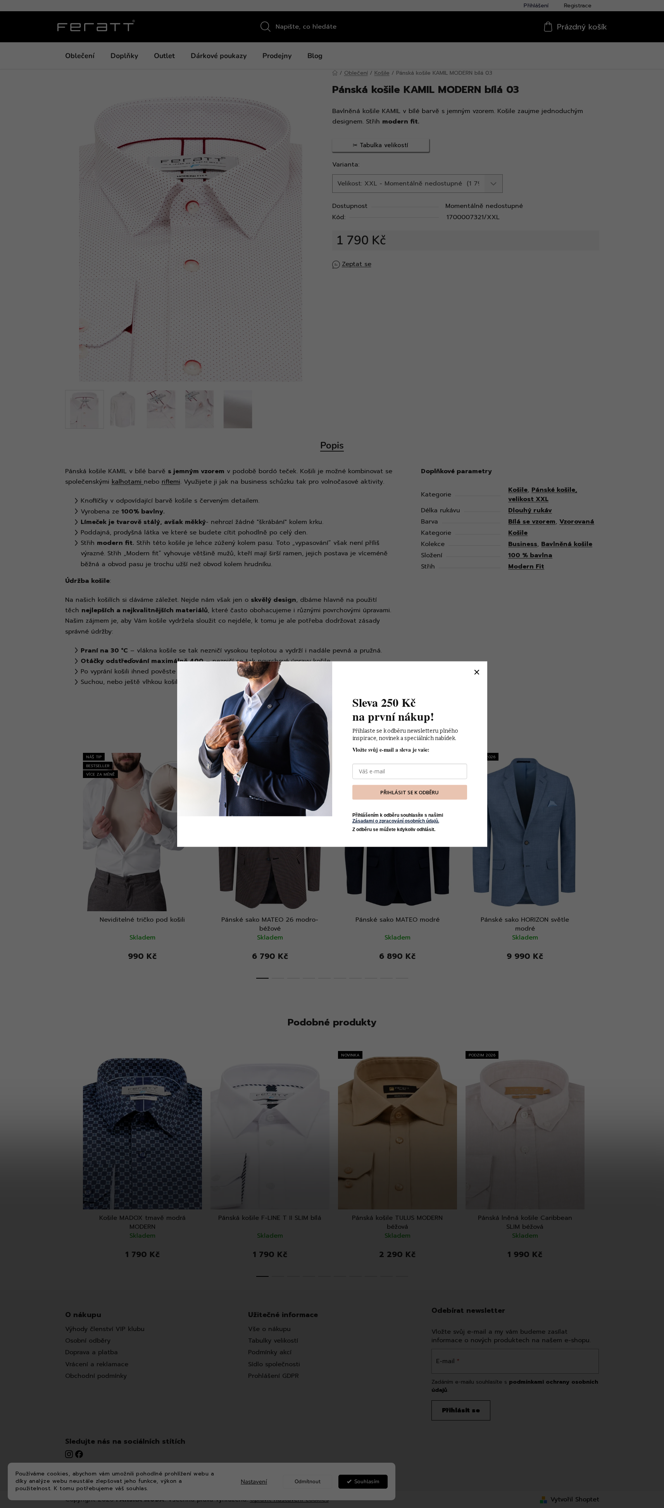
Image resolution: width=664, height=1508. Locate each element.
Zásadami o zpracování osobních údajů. (395, 820)
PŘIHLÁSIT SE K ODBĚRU (409, 791)
